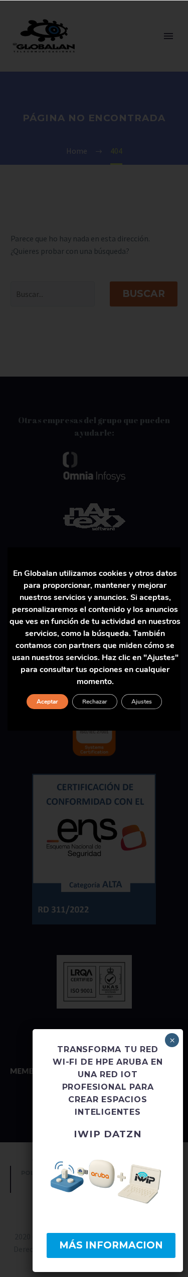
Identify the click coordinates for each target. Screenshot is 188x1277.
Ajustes (141, 702)
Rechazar (94, 702)
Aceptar (47, 702)
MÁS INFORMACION (111, 1245)
